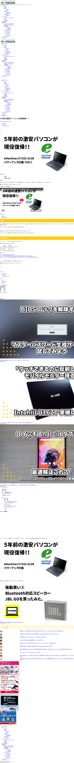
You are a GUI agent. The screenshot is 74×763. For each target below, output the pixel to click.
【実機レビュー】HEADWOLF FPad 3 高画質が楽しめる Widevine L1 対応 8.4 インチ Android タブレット (40, 633)
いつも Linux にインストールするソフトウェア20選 (29, 652)
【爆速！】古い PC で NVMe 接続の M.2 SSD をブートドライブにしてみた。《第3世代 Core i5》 (38, 643)
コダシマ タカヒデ (11, 501)
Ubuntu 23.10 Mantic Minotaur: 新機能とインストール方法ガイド (32, 640)
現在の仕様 (7, 178)
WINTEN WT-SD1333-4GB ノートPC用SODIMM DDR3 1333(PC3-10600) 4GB (18, 255)
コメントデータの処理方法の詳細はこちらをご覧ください (36, 538)
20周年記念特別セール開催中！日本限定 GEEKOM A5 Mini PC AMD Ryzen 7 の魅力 (36, 646)
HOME (3, 114)
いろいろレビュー (5, 125)
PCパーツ (4, 124)
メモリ (3, 283)
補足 (5, 176)
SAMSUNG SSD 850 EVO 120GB (8, 254)
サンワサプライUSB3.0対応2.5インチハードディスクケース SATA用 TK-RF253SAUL (21, 257)
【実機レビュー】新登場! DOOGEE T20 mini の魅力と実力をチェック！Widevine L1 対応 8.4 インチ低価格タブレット (42, 630)
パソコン (4, 282)
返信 (3, 497)
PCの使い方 (4, 115)
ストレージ (4, 281)
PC (2, 280)
